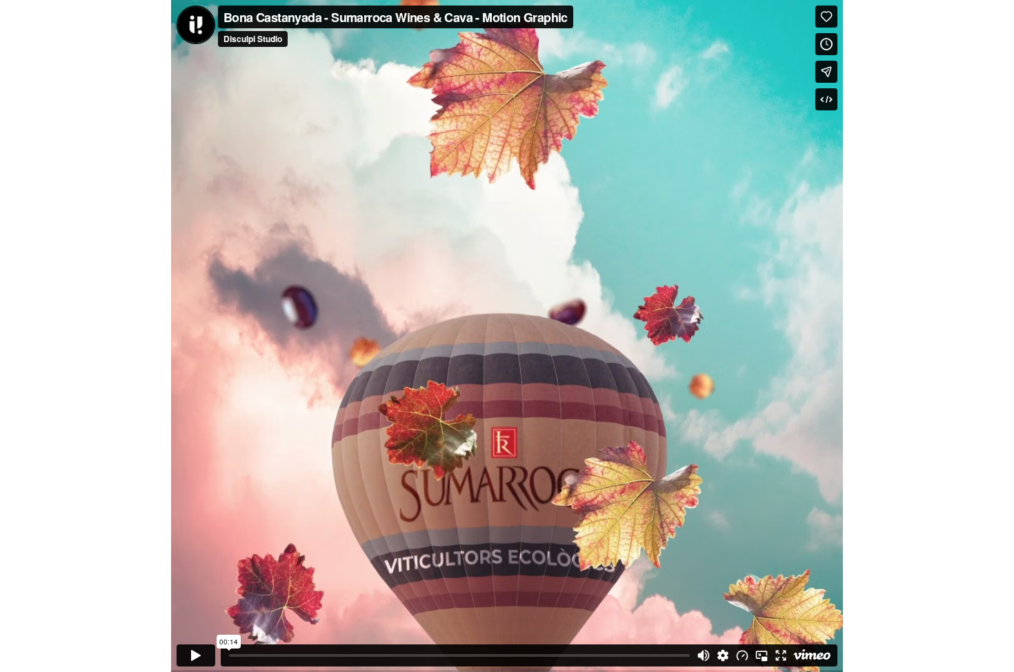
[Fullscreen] (781, 655)
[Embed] (826, 99)
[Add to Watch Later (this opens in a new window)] (826, 44)
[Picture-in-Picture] (761, 655)
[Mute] (703, 655)
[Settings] (723, 655)
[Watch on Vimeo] (812, 655)
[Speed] (742, 655)
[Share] (826, 72)
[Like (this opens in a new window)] (826, 17)
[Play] (196, 655)
